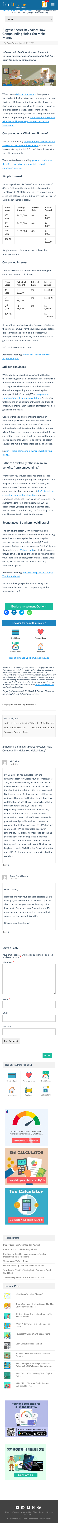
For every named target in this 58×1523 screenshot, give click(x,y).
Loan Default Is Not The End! (29, 1343)
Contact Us (26, 1512)
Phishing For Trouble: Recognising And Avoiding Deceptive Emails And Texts (24, 1255)
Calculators (46, 1095)
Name (6, 999)
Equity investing (27, 10)
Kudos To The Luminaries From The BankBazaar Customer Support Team (16, 727)
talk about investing (26, 94)
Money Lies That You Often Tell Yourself (21, 1245)
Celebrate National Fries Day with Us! (20, 1249)
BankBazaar (13, 43)
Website (6, 1026)
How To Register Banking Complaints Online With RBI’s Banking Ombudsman (34, 1364)
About (7, 1512)
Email (6, 1012)
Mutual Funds (27, 550)
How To (14, 10)
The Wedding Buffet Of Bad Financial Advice (23, 1277)
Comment (8, 961)
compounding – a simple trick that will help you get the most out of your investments (28, 121)
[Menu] (53, 4)
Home (6, 10)
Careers (15, 1512)
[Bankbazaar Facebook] (28, 1508)
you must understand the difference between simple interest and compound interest (27, 164)
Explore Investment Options (29, 606)
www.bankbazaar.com (44, 684)
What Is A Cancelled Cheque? (29, 1294)
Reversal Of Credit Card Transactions (33, 1333)
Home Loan (40, 651)
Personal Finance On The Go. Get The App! (29, 657)
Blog (35, 1512)
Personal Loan (40, 638)
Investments (31, 704)
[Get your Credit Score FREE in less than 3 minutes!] (26, 1146)
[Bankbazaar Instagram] (33, 1508)
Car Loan (29, 1095)
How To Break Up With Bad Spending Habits (23, 1265)
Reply (5, 865)
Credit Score (15, 651)
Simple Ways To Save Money (16, 1261)
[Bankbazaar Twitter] (17, 1508)
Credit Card (15, 638)
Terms (41, 1512)
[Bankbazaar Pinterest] (39, 1508)
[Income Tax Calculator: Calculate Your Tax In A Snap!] (26, 1225)
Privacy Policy (45, 1518)
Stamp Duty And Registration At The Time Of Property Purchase (35, 1305)
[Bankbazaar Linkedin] (22, 1508)
